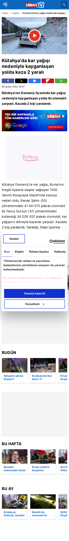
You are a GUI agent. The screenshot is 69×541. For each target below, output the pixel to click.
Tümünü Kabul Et (34, 293)
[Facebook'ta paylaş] (8, 81)
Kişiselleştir (32, 304)
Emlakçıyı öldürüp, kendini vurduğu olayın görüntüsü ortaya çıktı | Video (14, 514)
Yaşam (15, 13)
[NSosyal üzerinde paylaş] (34, 81)
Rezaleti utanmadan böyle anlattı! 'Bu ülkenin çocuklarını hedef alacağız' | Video (15, 468)
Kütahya (11, 60)
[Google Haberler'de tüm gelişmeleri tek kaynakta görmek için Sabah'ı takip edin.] (34, 122)
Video (5, 13)
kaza (20, 72)
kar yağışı (39, 60)
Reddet (14, 238)
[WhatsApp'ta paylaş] (61, 81)
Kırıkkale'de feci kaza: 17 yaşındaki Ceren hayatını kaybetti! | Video (43, 377)
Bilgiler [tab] (19, 251)
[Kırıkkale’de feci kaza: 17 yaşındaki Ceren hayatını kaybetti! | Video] (43, 365)
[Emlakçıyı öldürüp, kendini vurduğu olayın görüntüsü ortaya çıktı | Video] (14, 501)
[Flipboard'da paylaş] (48, 81)
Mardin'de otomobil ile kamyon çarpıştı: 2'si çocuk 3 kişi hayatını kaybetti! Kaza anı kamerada (43, 514)
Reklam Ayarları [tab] (39, 251)
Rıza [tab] (7, 251)
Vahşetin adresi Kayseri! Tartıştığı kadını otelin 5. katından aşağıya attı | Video (14, 377)
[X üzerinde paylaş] (21, 81)
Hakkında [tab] (60, 251)
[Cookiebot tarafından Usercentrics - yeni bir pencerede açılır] (49, 242)
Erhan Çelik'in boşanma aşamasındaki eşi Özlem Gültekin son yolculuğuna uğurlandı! (43, 468)
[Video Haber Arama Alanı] (64, 4)
